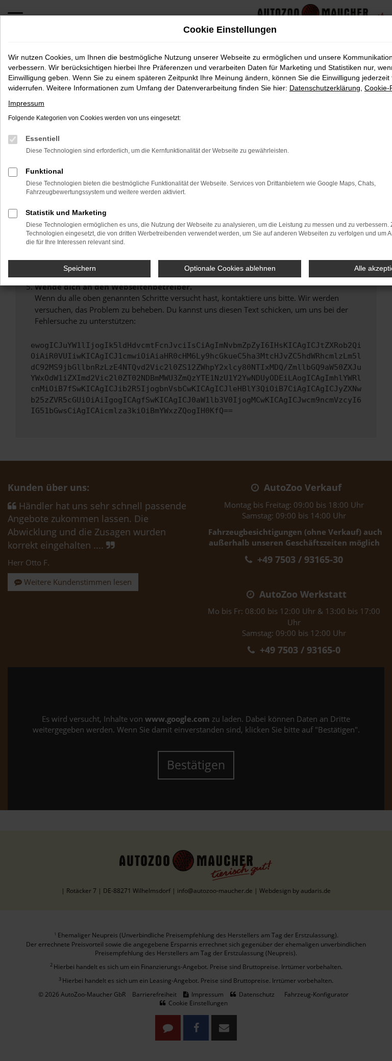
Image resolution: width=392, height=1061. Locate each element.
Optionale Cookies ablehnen (230, 268)
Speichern (79, 268)
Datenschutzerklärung (324, 88)
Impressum (26, 103)
